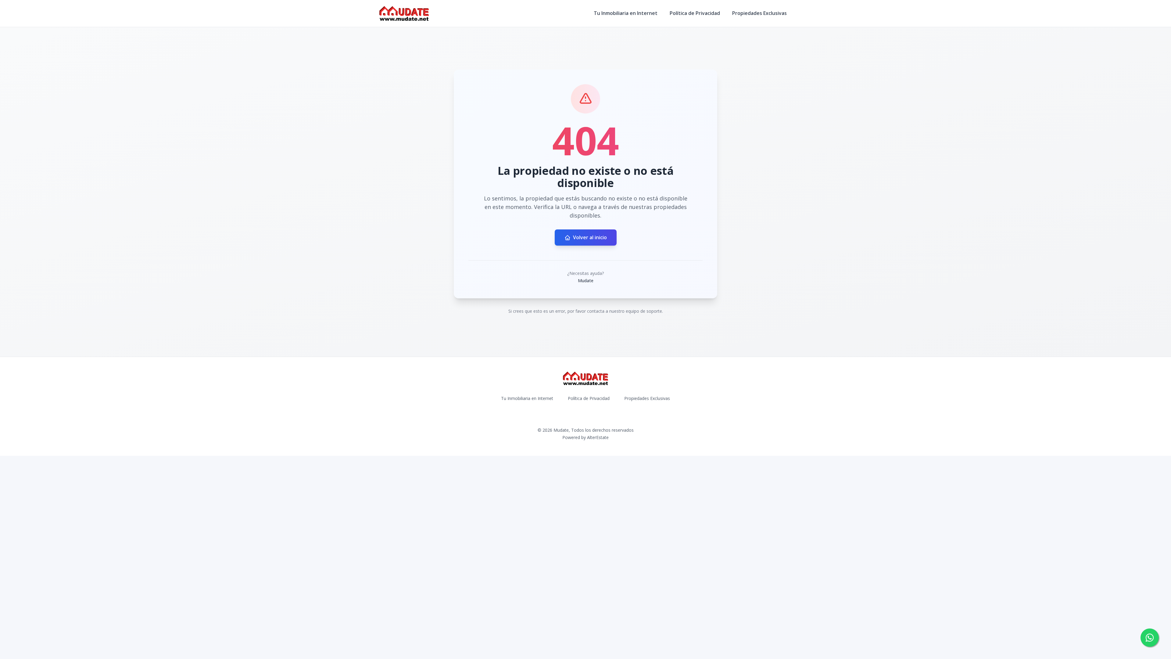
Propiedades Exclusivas (759, 13)
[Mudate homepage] (404, 13)
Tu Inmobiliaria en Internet (625, 13)
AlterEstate (598, 437)
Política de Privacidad (695, 13)
